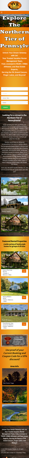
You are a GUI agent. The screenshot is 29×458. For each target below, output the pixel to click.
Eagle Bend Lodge (7, 267)
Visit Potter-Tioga (8, 383)
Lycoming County (7, 230)
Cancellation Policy (21, 452)
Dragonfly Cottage (7, 293)
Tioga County (6, 193)
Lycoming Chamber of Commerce (13, 419)
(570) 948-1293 (5, 452)
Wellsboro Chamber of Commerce (13, 401)
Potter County (6, 211)
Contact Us (12, 452)
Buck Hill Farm (6, 320)
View (24, 271)
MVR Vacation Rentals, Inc (11, 449)
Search (5, 107)
